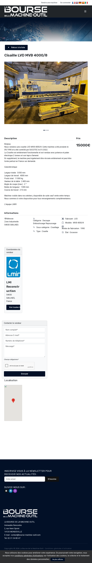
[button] (44, 130)
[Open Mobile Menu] (85, 11)
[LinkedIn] (11, 491)
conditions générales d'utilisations (28, 556)
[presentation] (2, 96)
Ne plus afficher (57, 559)
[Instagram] (15, 491)
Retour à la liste (18, 47)
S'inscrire (52, 479)
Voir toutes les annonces (14, 307)
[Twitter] (6, 491)
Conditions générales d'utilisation (58, 548)
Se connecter (65, 3)
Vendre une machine (49, 3)
